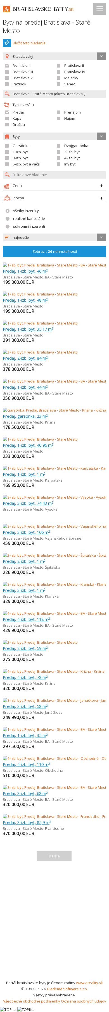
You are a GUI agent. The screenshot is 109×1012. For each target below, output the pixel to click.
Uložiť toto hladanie (29, 42)
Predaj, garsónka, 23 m (25, 416)
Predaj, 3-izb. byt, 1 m (24, 590)
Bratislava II (74, 65)
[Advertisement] (54, 922)
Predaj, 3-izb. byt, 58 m (25, 706)
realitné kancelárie (29, 218)
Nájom (69, 118)
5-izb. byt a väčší (26, 164)
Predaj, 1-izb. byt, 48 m (25, 300)
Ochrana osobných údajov (83, 1001)
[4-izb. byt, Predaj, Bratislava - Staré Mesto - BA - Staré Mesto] (54, 613)
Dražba (19, 124)
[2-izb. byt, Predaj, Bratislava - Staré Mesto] (40, 352)
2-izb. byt (72, 151)
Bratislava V (23, 77)
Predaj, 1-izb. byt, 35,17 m (28, 329)
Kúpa (17, 118)
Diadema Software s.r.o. (67, 988)
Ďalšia (54, 856)
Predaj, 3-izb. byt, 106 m (26, 532)
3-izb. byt (20, 157)
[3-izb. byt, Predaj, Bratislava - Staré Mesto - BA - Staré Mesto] (54, 787)
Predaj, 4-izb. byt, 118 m (26, 619)
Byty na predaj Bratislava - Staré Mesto (46, 26)
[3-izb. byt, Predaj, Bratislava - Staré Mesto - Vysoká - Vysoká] (54, 497)
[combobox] (54, 237)
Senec (69, 83)
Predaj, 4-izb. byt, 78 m (25, 677)
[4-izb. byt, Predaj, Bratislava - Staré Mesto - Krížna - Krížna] (54, 671)
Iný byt (69, 164)
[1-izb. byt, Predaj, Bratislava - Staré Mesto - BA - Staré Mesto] (54, 265)
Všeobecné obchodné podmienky (31, 1001)
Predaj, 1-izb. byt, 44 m (25, 387)
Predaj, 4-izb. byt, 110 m (26, 764)
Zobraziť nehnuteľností (54, 251)
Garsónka (21, 145)
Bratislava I (22, 65)
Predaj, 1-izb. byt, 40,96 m (28, 445)
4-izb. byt (72, 157)
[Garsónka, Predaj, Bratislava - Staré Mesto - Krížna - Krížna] (54, 410)
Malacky (71, 77)
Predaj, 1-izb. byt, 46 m (25, 271)
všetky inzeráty (26, 210)
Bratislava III (23, 71)
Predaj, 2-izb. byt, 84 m (25, 358)
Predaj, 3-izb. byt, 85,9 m (27, 822)
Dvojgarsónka (76, 145)
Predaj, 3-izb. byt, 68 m (25, 793)
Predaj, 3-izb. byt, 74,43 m (28, 503)
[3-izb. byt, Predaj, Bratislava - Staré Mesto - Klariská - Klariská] (54, 584)
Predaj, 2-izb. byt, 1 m (24, 561)
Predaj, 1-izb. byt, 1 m (24, 474)
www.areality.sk (89, 982)
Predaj (18, 112)
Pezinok (19, 83)
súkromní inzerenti (29, 226)
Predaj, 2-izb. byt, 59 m (25, 648)
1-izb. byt (20, 151)
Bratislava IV (74, 71)
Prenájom (72, 112)
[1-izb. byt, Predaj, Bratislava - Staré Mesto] (40, 294)
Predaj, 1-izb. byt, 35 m (25, 735)
